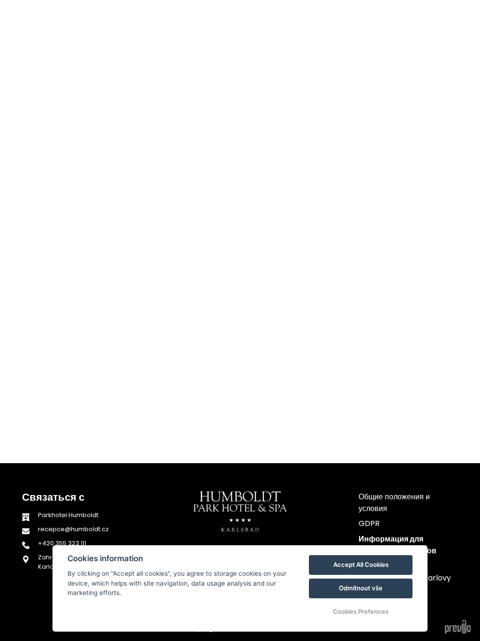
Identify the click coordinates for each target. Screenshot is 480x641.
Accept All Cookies (361, 564)
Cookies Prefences (361, 611)
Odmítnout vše (360, 588)
